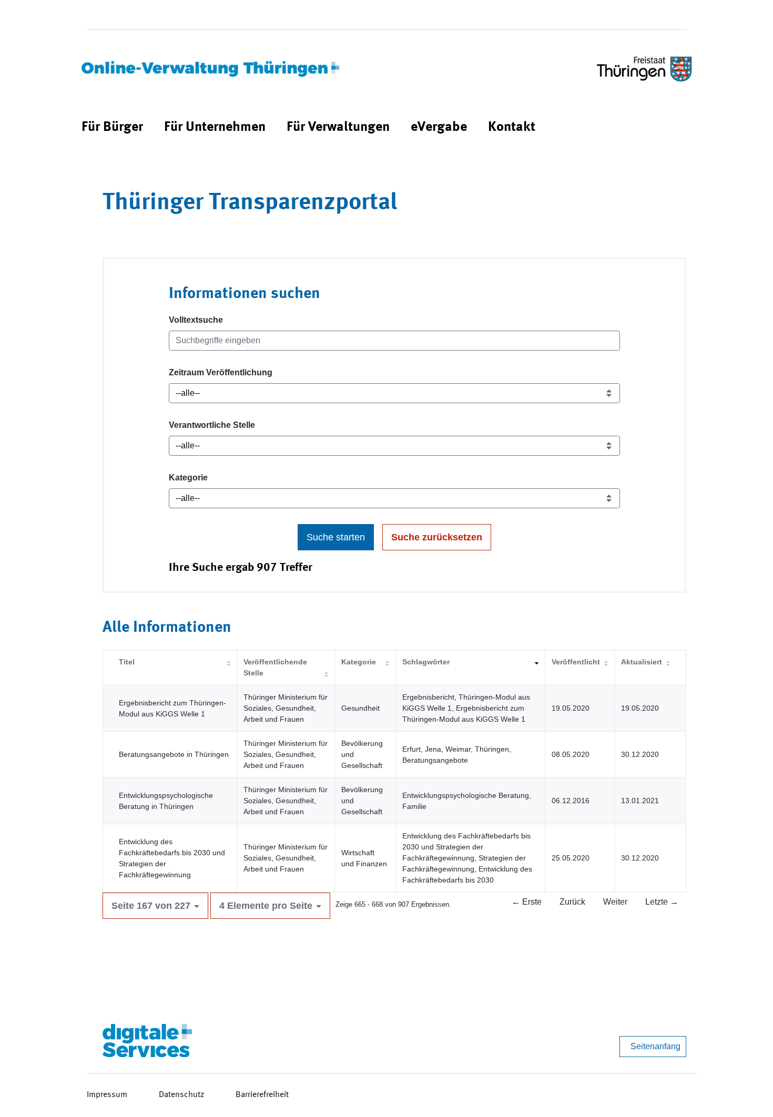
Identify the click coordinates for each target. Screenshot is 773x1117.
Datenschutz (181, 1095)
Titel (127, 662)
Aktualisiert (641, 662)
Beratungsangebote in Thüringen (174, 754)
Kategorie (188, 477)
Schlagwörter (426, 662)
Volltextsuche (196, 319)
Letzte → (661, 901)
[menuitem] (112, 127)
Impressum (107, 1095)
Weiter (615, 901)
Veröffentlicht (576, 662)
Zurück (572, 901)
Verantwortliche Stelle (212, 425)
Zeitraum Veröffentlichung (220, 372)
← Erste (527, 901)
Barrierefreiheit (262, 1095)
